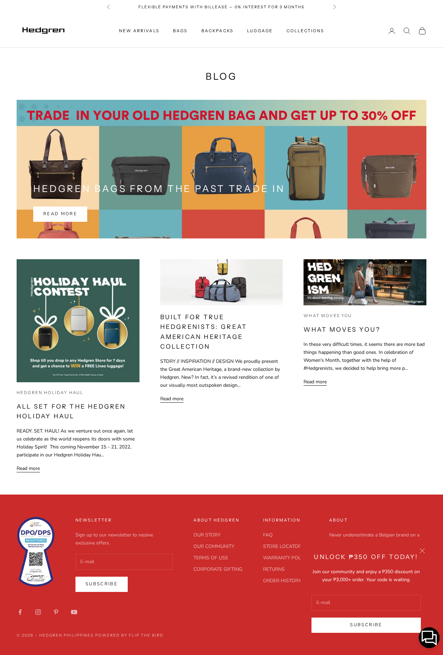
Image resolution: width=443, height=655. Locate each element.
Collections (305, 30)
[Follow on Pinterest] (56, 612)
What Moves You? (342, 329)
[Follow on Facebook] (20, 612)
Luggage (260, 30)
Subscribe (366, 625)
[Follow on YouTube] (74, 612)
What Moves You (328, 315)
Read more (60, 214)
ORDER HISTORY (282, 580)
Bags (180, 30)
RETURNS (274, 569)
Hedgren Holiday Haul (50, 392)
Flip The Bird (146, 635)
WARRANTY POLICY (285, 557)
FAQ (268, 535)
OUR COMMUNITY (213, 546)
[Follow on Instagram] (38, 612)
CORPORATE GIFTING (217, 569)
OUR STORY (206, 535)
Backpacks (217, 30)
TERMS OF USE (210, 557)
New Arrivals (139, 30)
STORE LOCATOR (282, 546)
